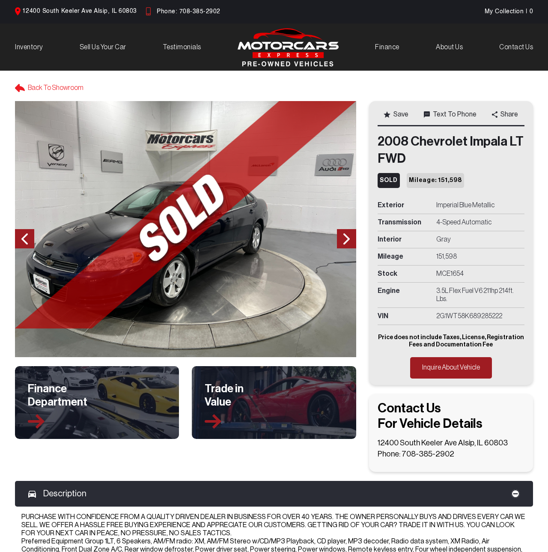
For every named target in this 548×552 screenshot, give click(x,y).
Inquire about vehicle (451, 367)
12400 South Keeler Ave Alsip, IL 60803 (79, 11)
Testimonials (182, 47)
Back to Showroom (55, 87)
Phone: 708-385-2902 (188, 12)
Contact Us (516, 47)
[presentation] (24, 238)
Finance (387, 47)
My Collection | (509, 12)
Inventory (29, 47)
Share (509, 114)
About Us (449, 47)
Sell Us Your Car (103, 47)
